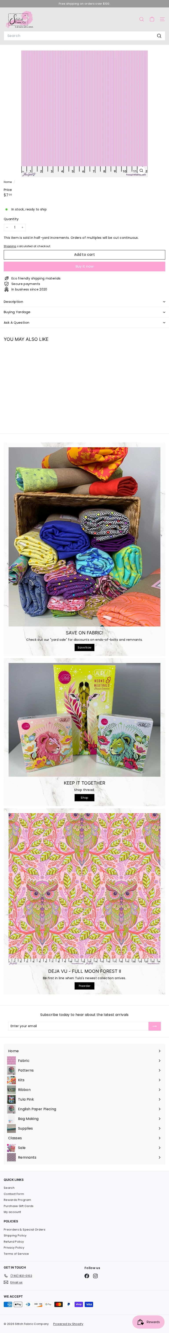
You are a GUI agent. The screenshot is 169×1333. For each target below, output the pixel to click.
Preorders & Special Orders (24, 1229)
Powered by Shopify (68, 1324)
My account (12, 1212)
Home (8, 182)
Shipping (10, 246)
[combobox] (84, 35)
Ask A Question (16, 322)
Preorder (84, 986)
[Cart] (152, 19)
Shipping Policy (15, 1235)
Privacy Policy (14, 1247)
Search (9, 1188)
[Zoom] (141, 170)
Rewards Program (17, 1200)
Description (13, 301)
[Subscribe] (155, 1026)
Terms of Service (16, 1254)
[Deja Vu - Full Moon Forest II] (84, 889)
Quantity (11, 219)
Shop (84, 798)
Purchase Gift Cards (19, 1206)
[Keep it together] (84, 720)
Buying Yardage (17, 312)
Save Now (85, 647)
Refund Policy (14, 1242)
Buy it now (84, 266)
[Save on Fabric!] (84, 536)
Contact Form (14, 1194)
